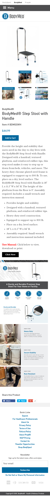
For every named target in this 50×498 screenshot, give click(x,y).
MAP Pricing (25, 438)
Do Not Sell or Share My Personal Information (25, 475)
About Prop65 (25, 435)
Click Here (10, 255)
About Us (25, 422)
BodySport (6, 2)
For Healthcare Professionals (25, 419)
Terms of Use (25, 428)
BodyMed (18, 2)
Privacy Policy (25, 425)
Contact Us (25, 441)
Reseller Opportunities (25, 444)
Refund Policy (25, 431)
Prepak (28, 2)
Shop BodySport (25, 447)
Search (25, 416)
